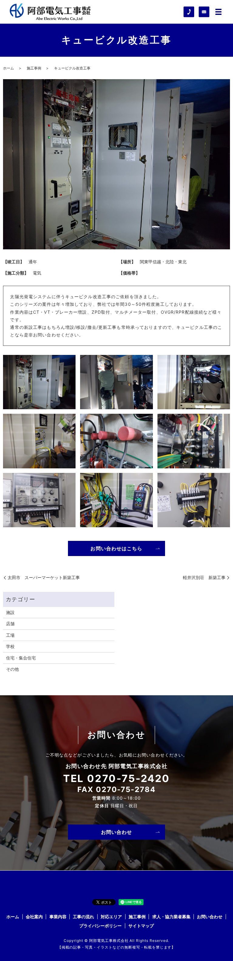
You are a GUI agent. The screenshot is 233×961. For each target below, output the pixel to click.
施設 (10, 612)
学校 (10, 646)
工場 (10, 635)
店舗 (10, 623)
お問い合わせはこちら (116, 548)
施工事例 (34, 68)
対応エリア (111, 916)
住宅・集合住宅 (21, 657)
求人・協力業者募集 (171, 916)
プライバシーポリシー (100, 925)
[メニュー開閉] (218, 12)
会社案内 (34, 916)
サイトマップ (141, 925)
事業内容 (57, 916)
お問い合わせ (116, 832)
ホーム (8, 68)
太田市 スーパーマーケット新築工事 (44, 577)
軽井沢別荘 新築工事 (204, 577)
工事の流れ (83, 916)
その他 (12, 669)
